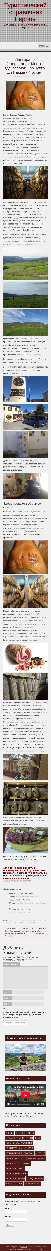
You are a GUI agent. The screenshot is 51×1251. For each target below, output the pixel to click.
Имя (7, 992)
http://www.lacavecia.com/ (22, 244)
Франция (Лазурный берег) (18, 1163)
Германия (29, 1133)
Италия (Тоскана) (14, 1148)
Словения (40, 1153)
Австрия (10, 1133)
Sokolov (34, 77)
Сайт (6, 1004)
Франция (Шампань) (15, 1178)
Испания (10, 1143)
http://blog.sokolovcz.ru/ (19, 912)
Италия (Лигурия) (24, 1143)
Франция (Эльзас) (34, 1178)
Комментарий (11, 964)
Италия (25, 920)
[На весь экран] (42, 1104)
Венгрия (19, 1133)
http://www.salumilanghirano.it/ (29, 355)
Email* (8, 1216)
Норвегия (28, 1148)
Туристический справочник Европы (25, 12)
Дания (37, 1138)
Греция (29, 1138)
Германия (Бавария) (15, 1138)
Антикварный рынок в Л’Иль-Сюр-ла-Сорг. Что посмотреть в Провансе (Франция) (15, 932)
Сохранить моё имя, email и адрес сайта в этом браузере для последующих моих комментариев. (24, 1014)
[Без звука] (38, 1104)
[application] (25, 1095)
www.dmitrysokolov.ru (17, 880)
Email (7, 998)
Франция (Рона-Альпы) (16, 1173)
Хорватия (10, 1183)
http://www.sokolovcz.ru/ (26, 896)
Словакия (28, 1153)
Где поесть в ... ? (16, 920)
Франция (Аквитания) (16, 1158)
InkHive (24, 1247)
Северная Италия (40, 920)
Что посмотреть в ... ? (11, 922)
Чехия (19, 1183)
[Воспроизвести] (8, 1104)
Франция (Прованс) (15, 1168)
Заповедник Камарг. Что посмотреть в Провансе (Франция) (36, 931)
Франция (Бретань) (36, 1158)
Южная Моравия (32, 1183)
